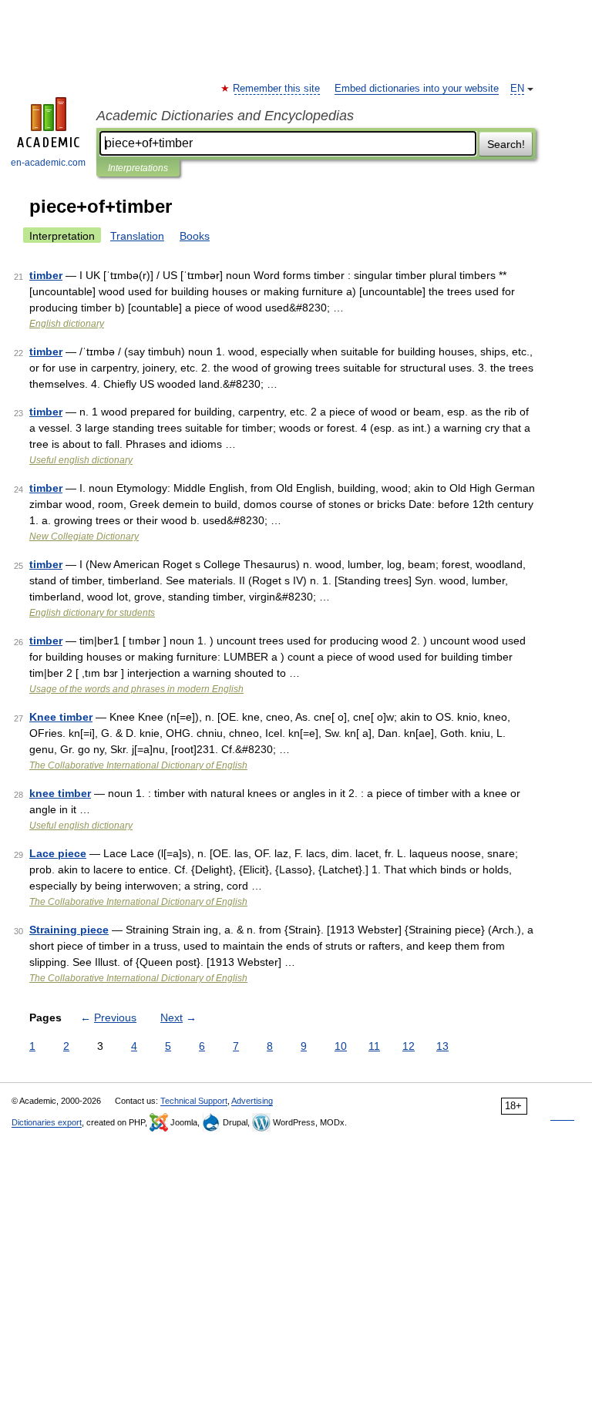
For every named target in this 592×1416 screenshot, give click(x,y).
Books (195, 236)
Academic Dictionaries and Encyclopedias (225, 115)
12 (408, 1046)
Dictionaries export (47, 1122)
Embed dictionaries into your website (417, 88)
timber (45, 275)
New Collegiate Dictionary (84, 536)
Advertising (252, 1100)
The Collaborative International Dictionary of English (138, 765)
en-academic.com (48, 162)
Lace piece (57, 853)
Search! (506, 144)
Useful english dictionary (81, 460)
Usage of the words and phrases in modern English (136, 689)
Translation (137, 236)
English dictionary (66, 323)
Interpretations (138, 168)
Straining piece (69, 929)
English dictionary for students (92, 612)
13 (442, 1046)
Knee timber (60, 717)
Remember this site (277, 88)
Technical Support (193, 1100)
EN (517, 88)
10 (341, 1046)
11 (374, 1046)
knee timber (60, 793)
